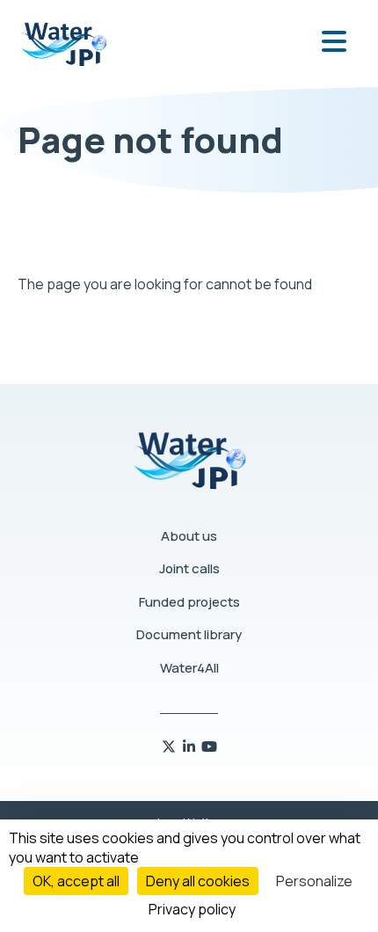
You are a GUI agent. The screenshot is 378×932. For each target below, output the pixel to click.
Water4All (189, 668)
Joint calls (189, 568)
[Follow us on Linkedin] (190, 746)
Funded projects (189, 602)
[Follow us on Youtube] (209, 746)
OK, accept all (76, 881)
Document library (189, 634)
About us (189, 536)
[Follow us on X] (170, 746)
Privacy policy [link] (192, 909)
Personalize (314, 881)
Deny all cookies (198, 881)
